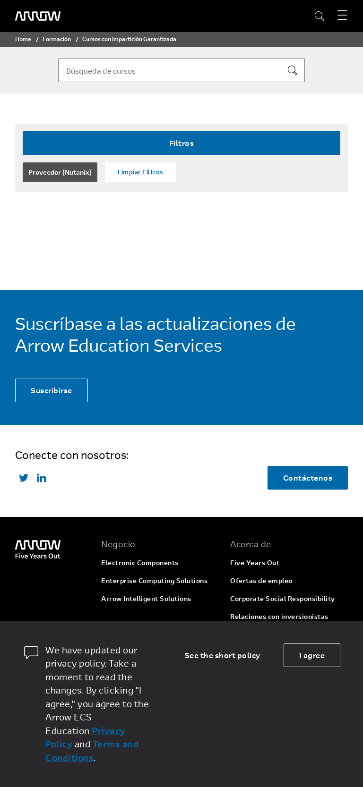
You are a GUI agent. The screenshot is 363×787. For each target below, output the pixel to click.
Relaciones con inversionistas (279, 616)
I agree (312, 655)
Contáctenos (308, 477)
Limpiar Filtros (141, 172)
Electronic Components (140, 562)
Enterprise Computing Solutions (154, 580)
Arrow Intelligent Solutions (146, 598)
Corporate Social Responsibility (282, 598)
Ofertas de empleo (261, 580)
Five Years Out (254, 562)
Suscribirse (51, 390)
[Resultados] (292, 70)
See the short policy (222, 655)
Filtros (181, 143)
